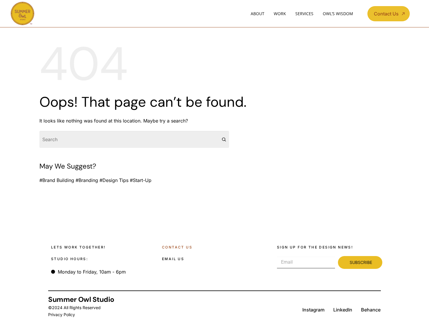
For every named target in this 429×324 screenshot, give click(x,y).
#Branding (87, 180)
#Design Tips (114, 180)
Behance (371, 310)
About (257, 13)
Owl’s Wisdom (338, 13)
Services (304, 13)
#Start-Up (140, 180)
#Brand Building (56, 180)
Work (280, 13)
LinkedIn (342, 310)
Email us (173, 259)
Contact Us (177, 247)
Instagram (313, 310)
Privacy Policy (61, 314)
